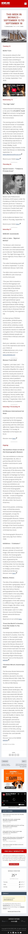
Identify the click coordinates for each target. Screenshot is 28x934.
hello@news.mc (6, 905)
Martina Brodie (9, 26)
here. (17, 159)
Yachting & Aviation (12, 841)
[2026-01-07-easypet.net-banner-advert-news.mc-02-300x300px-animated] (14, 789)
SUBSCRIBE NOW (14, 864)
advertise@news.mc (8, 899)
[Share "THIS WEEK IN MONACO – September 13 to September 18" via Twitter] (12, 755)
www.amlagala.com (9, 355)
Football (10, 827)
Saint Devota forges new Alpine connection (13, 844)
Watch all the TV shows (14, 807)
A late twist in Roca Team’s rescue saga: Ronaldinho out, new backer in (12, 832)
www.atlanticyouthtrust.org (12, 154)
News (10, 815)
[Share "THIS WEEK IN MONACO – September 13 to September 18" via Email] (15, 755)
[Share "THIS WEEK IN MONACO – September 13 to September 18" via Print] (18, 755)
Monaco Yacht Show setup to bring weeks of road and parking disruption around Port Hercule (13, 838)
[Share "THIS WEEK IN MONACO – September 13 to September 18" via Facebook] (10, 755)
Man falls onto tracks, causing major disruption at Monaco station (11, 820)
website (5, 660)
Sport (10, 834)
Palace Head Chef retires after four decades (13, 814)
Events (21, 26)
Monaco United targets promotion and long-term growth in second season (13, 826)
